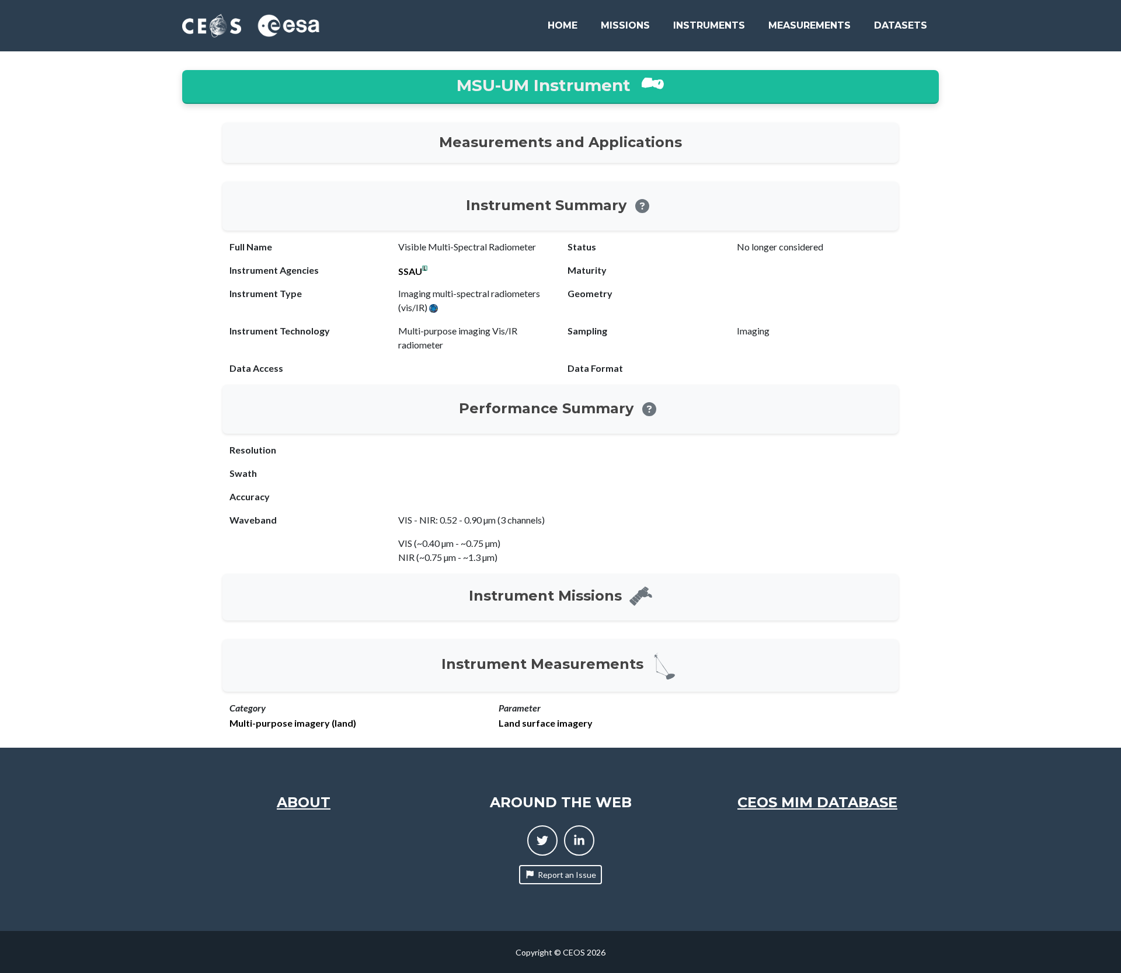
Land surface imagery (546, 723)
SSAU (410, 271)
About (303, 802)
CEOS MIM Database (817, 802)
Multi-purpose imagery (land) (292, 723)
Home (562, 25)
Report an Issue (567, 875)
